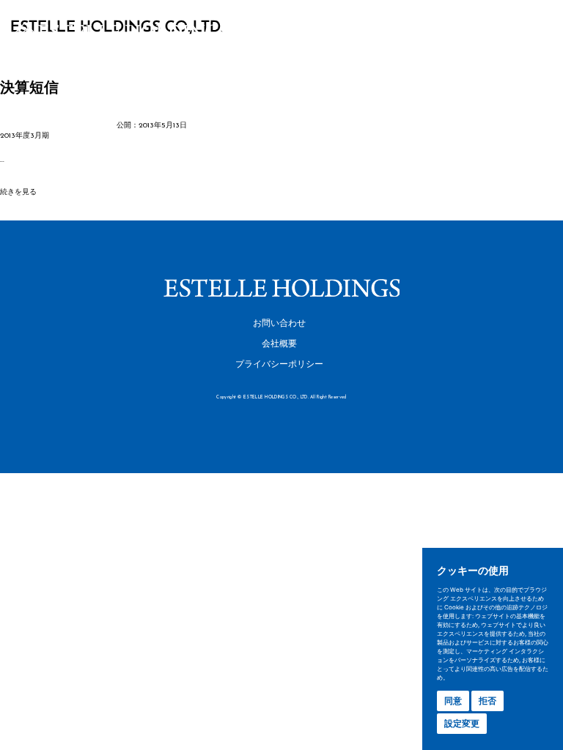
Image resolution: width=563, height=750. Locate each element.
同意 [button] (453, 700)
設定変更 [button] (461, 723)
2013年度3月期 (24, 136)
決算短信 (29, 88)
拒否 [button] (487, 700)
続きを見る (18, 192)
